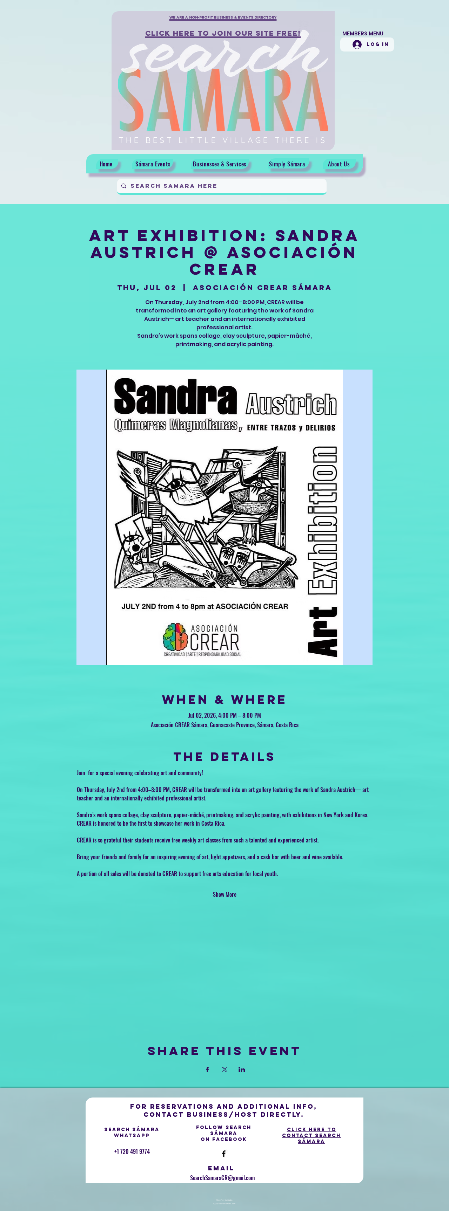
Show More (224, 894)
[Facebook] (224, 1153)
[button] (223, 21)
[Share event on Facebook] (207, 1069)
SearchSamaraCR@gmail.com (222, 1178)
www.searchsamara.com (224, 1203)
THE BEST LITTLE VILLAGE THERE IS (223, 140)
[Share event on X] (224, 1069)
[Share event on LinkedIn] (242, 1069)
